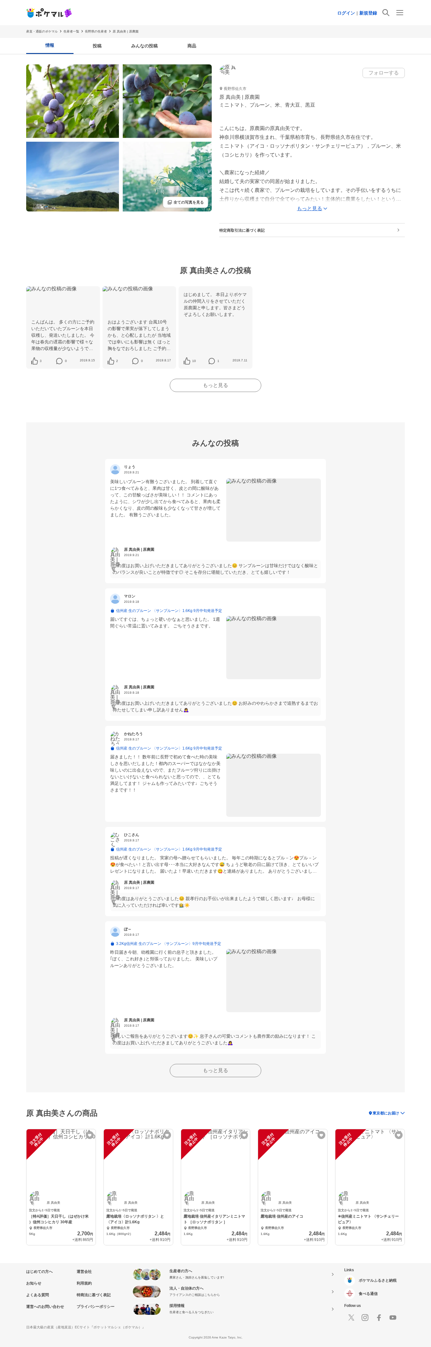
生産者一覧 (71, 31)
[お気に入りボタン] (90, 1135)
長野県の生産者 (96, 31)
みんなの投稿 (144, 45)
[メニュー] (400, 13)
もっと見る (215, 385)
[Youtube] (393, 1318)
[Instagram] (365, 1318)
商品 (191, 45)
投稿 (97, 45)
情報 (49, 45)
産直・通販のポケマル (42, 31)
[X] (351, 1318)
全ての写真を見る (185, 202)
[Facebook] (379, 1318)
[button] (40, 361)
